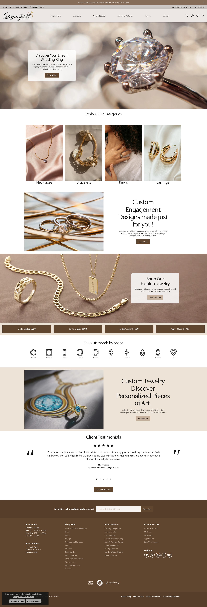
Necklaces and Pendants (74, 542)
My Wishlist (148, 535)
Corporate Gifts (110, 532)
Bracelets (68, 548)
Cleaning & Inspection (113, 528)
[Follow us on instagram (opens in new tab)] (169, 555)
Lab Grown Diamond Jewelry (76, 528)
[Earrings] (162, 153)
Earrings (68, 538)
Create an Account (151, 528)
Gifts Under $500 (78, 328)
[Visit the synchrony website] (112, 583)
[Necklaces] (44, 153)
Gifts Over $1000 (180, 328)
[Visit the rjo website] (91, 583)
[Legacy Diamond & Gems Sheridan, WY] (103, 65)
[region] (103, 65)
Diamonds (77, 15)
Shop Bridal (52, 75)
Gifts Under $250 (27, 328)
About (165, 15)
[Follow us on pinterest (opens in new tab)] (146, 555)
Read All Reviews (103, 489)
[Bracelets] (83, 153)
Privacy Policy (138, 596)
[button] (186, 15)
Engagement (56, 15)
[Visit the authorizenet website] (100, 583)
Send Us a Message (151, 542)
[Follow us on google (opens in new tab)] (158, 555)
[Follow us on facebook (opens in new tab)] (163, 555)
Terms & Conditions (153, 596)
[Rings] (123, 153)
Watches (68, 568)
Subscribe (147, 509)
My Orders (148, 532)
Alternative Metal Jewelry (74, 558)
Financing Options (111, 545)
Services (148, 15)
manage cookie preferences (23, 597)
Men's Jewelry (70, 562)
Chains (67, 545)
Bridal (67, 532)
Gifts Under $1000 (129, 328)
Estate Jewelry (70, 552)
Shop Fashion (155, 297)
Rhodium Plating (71, 555)
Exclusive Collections (72, 565)
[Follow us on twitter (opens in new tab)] (152, 555)
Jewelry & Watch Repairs (114, 552)
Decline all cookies (17, 601)
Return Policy (126, 596)
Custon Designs (110, 535)
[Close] (204, 2)
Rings (67, 535)
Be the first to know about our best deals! (74, 509)
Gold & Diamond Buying (114, 542)
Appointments (149, 538)
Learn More (143, 418)
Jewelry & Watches (125, 15)
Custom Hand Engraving (114, 538)
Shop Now (143, 241)
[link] (15, 7)
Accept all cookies (33, 601)
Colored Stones (99, 15)
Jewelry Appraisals (111, 548)
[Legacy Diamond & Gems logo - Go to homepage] (18, 15)
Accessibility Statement (171, 596)
